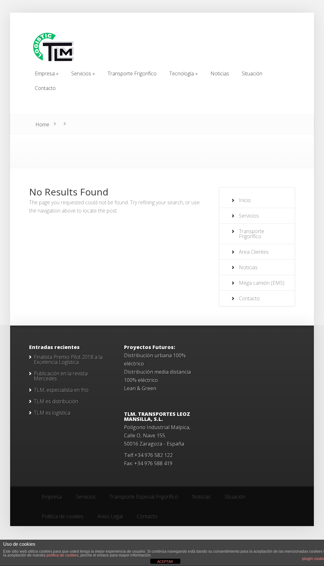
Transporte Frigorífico (251, 234)
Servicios (249, 215)
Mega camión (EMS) (261, 282)
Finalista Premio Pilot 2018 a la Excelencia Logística (68, 359)
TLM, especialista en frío (61, 389)
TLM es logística (52, 412)
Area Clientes (254, 251)
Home (42, 124)
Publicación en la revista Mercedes (61, 376)
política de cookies (62, 555)
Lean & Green (140, 388)
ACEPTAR (165, 561)
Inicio (245, 200)
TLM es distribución (56, 401)
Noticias (248, 267)
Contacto (249, 298)
